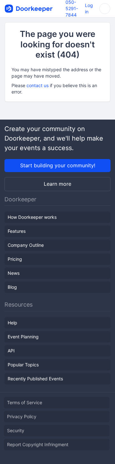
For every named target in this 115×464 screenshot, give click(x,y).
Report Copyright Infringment (37, 444)
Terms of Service (24, 402)
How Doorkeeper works (32, 217)
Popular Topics (23, 364)
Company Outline (26, 245)
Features (17, 231)
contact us (38, 85)
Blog (12, 287)
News (13, 273)
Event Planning (23, 336)
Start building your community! (57, 165)
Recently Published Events (35, 378)
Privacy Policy (21, 416)
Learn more (57, 184)
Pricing (15, 259)
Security (15, 430)
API (11, 350)
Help (12, 322)
